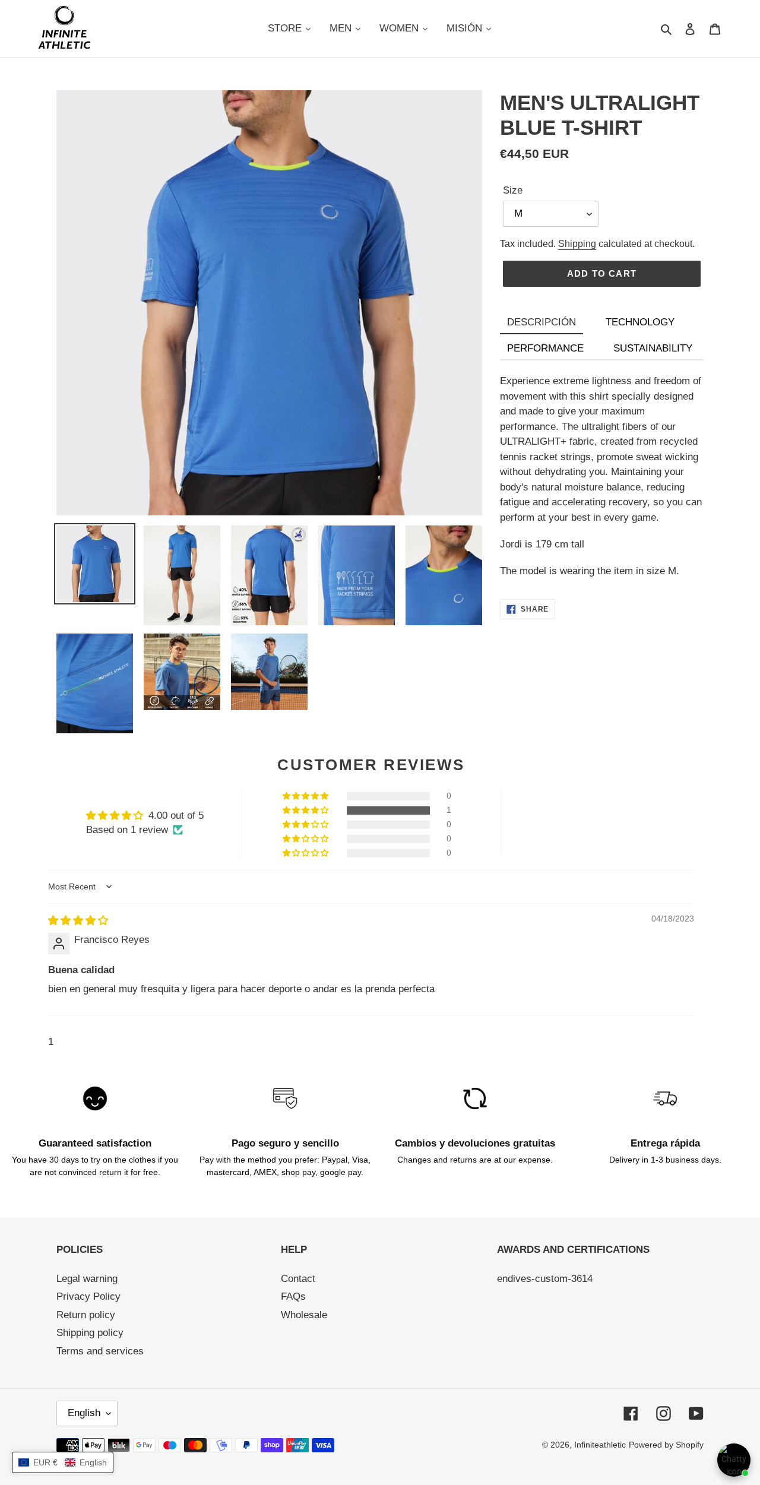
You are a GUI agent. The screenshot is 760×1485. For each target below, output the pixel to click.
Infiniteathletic (600, 1444)
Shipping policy (90, 1332)
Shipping (577, 244)
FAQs (293, 1296)
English (84, 1412)
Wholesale (304, 1315)
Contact (298, 1278)
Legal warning (87, 1278)
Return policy (85, 1315)
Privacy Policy (88, 1296)
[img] (78, 920)
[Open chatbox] (733, 1460)
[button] (306, 810)
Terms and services (100, 1351)
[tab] (541, 323)
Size (512, 190)
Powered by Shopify (666, 1444)
